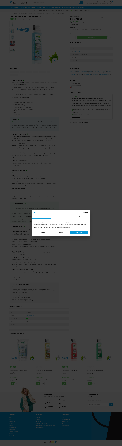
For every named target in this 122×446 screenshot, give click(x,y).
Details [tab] (61, 216)
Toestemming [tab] (42, 216)
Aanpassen (60, 232)
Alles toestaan (79, 232)
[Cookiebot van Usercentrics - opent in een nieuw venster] (82, 212)
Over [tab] (80, 216)
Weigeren (43, 232)
